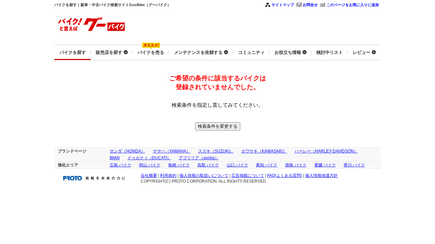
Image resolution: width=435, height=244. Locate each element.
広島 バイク (120, 165)
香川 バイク (354, 165)
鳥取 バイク (208, 165)
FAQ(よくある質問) (284, 175)
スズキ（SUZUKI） (215, 151)
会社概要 (149, 175)
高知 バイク (266, 165)
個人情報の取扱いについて (203, 175)
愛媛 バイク (325, 165)
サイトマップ (283, 5)
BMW (115, 158)
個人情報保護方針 (321, 175)
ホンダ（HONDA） (127, 151)
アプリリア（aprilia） (199, 158)
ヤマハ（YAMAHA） (171, 151)
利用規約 (168, 175)
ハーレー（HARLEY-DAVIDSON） (326, 151)
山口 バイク (237, 165)
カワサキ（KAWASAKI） (264, 151)
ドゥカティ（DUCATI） (149, 158)
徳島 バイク (296, 165)
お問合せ (310, 5)
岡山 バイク (149, 165)
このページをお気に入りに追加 (353, 5)
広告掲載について (247, 175)
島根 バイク (179, 165)
